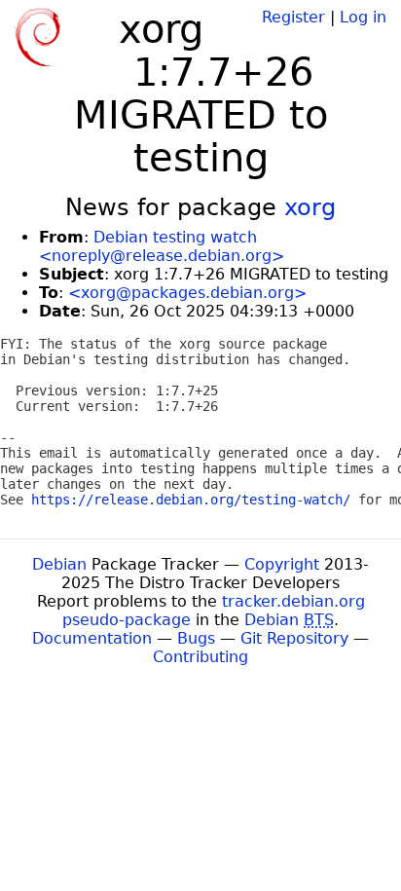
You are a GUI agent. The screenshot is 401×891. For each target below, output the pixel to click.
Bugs (196, 638)
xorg (310, 207)
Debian (59, 564)
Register (293, 17)
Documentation (92, 638)
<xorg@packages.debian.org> (187, 292)
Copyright (281, 564)
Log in (363, 17)
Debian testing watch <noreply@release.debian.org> (161, 246)
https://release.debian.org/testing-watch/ (190, 499)
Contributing (200, 657)
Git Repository (294, 638)
